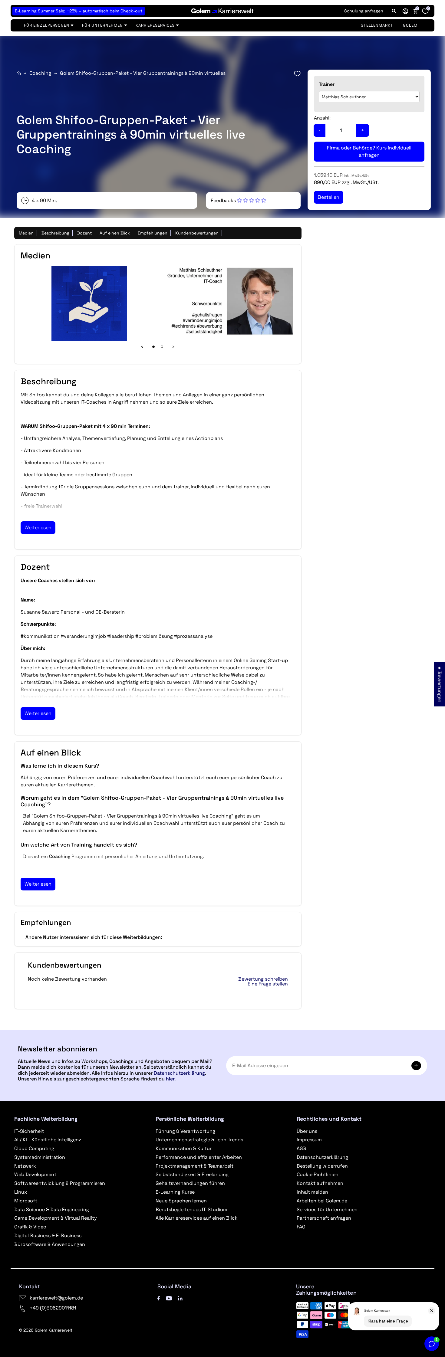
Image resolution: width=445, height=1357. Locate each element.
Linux (20, 1192)
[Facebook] (158, 1298)
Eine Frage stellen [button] (268, 984)
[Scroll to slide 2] (162, 347)
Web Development (35, 1174)
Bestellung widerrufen (322, 1166)
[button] (405, 11)
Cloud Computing (34, 1148)
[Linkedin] (180, 1298)
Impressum (309, 1139)
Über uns (307, 1131)
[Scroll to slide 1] (153, 347)
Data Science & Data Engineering (51, 1209)
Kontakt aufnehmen (320, 1183)
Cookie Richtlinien (317, 1174)
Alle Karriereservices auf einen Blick (197, 1218)
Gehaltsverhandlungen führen (190, 1183)
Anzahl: (322, 118)
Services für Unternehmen (327, 1209)
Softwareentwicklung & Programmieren (59, 1183)
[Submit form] (416, 1065)
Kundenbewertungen (197, 233)
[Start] (19, 73)
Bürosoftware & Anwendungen (49, 1244)
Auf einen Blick (115, 233)
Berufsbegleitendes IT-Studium (191, 1209)
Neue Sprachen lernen (181, 1201)
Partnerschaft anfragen (324, 1218)
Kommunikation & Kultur (184, 1148)
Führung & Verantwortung (185, 1131)
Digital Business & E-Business (47, 1235)
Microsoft (25, 1201)
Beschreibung (55, 233)
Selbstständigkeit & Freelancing (192, 1174)
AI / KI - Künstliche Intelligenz (47, 1139)
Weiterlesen (38, 527)
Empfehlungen (152, 233)
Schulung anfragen (363, 11)
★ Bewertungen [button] (440, 684)
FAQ (301, 1227)
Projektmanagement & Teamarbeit (194, 1166)
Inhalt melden (312, 1192)
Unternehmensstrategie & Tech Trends (199, 1139)
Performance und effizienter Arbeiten (199, 1157)
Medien (26, 233)
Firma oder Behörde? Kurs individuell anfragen (369, 151)
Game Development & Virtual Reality (55, 1218)
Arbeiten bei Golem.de (322, 1201)
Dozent (84, 233)
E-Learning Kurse (175, 1192)
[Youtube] (169, 1298)
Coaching (40, 73)
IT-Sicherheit (29, 1131)
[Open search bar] (394, 11)
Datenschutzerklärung (179, 1073)
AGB (301, 1148)
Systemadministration (39, 1157)
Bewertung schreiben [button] (263, 979)
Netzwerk (25, 1166)
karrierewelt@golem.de (56, 1298)
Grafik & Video (30, 1227)
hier (170, 1079)
